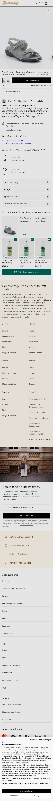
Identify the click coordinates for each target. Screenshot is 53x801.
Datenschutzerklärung (40, 783)
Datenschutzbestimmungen (40, 740)
